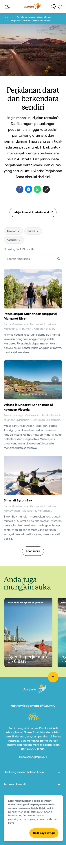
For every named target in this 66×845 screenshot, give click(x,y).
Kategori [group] (12, 239)
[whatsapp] (37, 189)
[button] (11, 380)
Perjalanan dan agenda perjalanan (34, 17)
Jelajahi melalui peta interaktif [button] (33, 212)
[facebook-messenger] (28, 189)
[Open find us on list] (59, 785)
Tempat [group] (11, 231)
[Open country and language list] (59, 773)
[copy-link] (46, 189)
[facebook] (19, 189)
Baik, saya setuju (44, 833)
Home (6, 17)
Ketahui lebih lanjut (42, 808)
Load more (33, 551)
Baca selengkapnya (32, 757)
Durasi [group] (31, 231)
